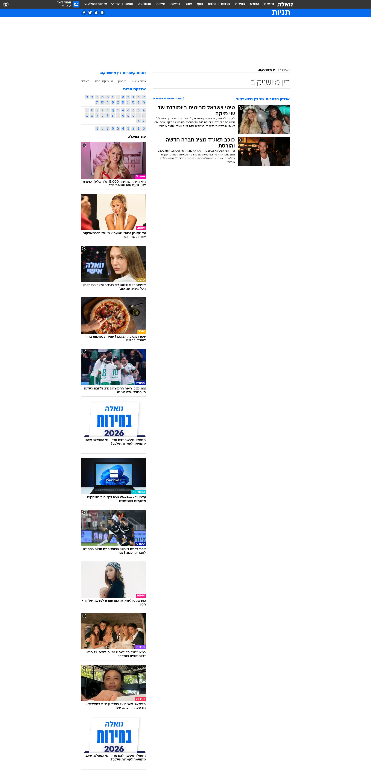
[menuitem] (266, 4)
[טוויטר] (90, 12)
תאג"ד (85, 81)
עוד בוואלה (137, 137)
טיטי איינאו (139, 81)
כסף (200, 4)
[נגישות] (6, 4)
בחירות (240, 4)
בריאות (175, 4)
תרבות (225, 4)
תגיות (286, 70)
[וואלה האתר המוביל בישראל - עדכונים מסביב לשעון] (285, 4)
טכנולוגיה (144, 4)
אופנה (129, 4)
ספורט (254, 4)
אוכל (189, 4)
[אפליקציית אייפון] (96, 12)
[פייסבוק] (84, 12)
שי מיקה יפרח (104, 81)
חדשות (269, 4)
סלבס (212, 4)
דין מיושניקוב (267, 70)
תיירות (160, 4)
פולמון (122, 81)
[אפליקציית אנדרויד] (102, 12)
